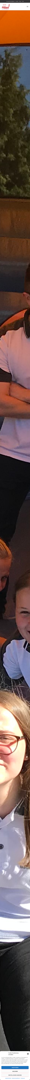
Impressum (23, 1078)
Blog (20, 1)
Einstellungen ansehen (15, 1075)
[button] (28, 1054)
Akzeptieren (15, 1067)
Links (23, 1)
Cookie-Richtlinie (8, 1078)
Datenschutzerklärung (16, 1078)
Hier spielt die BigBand (10, 1)
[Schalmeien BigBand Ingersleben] (6, 6)
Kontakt (16, 1)
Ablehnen (15, 1071)
